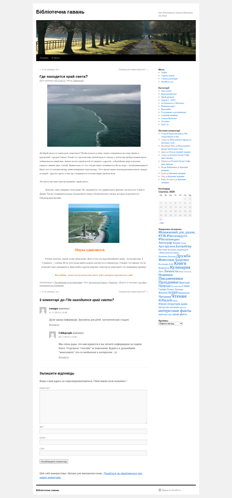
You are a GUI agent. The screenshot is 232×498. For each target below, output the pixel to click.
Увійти (164, 72)
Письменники (170, 278)
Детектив (172, 256)
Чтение (179, 295)
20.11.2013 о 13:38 (68, 336)
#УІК (162, 235)
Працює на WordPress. (171, 490)
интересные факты (98, 282)
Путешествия (176, 286)
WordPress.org (167, 81)
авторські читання (168, 307)
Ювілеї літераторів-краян (173, 304)
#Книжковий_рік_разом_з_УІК (181, 232)
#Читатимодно (169, 239)
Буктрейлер (184, 246)
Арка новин (166, 90)
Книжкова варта (168, 106)
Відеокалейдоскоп (168, 93)
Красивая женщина (177, 173)
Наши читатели (185, 271)
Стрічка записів (167, 75)
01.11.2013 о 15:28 (58, 312)
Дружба (183, 255)
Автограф (165, 242)
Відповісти (54, 324)
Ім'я (42, 426)
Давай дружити (167, 96)
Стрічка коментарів (169, 78)
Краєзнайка (166, 109)
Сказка (162, 289)
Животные (166, 259)
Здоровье (182, 259)
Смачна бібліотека (169, 118)
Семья (185, 286)
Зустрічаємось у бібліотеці (172, 103)
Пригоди (184, 282)
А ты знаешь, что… (50, 69)
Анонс (183, 243)
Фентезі (162, 292)
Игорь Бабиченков (169, 167)
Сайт (42, 448)
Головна (44, 57)
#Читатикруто (177, 235)
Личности (171, 271)
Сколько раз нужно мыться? (133, 69)
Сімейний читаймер (169, 115)
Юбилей (165, 299)
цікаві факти (179, 314)
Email (43, 437)
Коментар (45, 387)
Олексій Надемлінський (171, 133)
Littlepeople (78, 80)
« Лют (161, 222)
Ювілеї (175, 301)
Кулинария (180, 267)
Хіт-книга (165, 121)
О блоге (56, 57)
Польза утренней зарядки (179, 151)
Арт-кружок (166, 246)
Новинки (165, 274)
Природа (113, 282)
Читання (164, 296)
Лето (160, 271)
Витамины (162, 256)
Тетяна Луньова (175, 289)
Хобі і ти (164, 124)
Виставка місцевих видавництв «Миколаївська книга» (173, 251)
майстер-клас (165, 314)
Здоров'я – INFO (168, 100)
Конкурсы (163, 267)
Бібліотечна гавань (60, 11)
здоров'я (182, 307)
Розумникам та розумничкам (68, 282)
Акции (176, 243)
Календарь (163, 263)
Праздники (168, 282)
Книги (180, 263)
